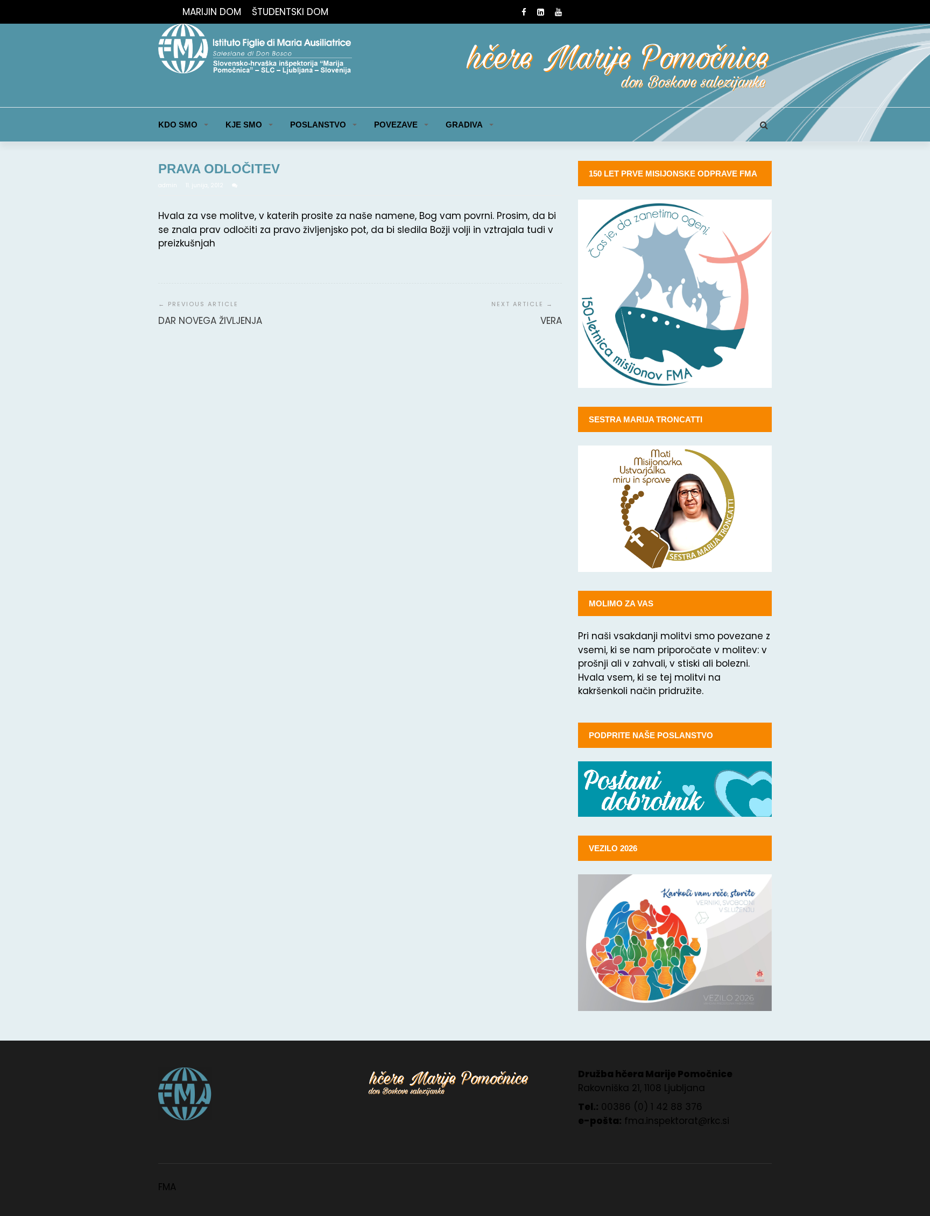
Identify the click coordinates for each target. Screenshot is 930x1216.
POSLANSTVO (318, 124)
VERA (551, 320)
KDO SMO (178, 124)
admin (168, 185)
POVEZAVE (396, 124)
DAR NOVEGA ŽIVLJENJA (210, 320)
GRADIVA (464, 124)
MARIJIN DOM (211, 11)
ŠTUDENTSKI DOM (290, 11)
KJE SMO (244, 124)
